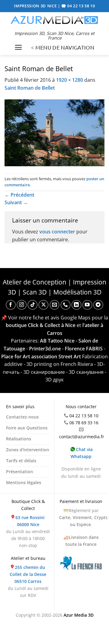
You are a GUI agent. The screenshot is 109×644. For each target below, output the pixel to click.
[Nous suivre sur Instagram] (22, 305)
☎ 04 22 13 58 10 (78, 6)
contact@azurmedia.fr (81, 436)
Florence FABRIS (84, 348)
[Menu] (18, 47)
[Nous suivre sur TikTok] (33, 305)
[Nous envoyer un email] (55, 305)
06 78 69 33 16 (83, 422)
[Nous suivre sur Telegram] (98, 305)
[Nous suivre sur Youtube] (87, 305)
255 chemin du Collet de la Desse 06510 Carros (28, 574)
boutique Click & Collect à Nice (40, 325)
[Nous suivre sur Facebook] (11, 305)
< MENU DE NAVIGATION (62, 47)
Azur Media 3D (79, 615)
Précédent (19, 194)
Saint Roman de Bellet (30, 87)
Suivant (16, 202)
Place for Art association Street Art (41, 356)
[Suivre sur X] (43, 305)
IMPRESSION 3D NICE (36, 6)
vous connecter (57, 231)
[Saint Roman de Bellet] (54, 132)
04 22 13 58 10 (83, 415)
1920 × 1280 (69, 80)
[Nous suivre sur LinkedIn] (76, 305)
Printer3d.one (45, 348)
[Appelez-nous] (66, 305)
